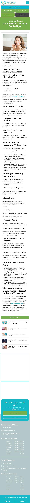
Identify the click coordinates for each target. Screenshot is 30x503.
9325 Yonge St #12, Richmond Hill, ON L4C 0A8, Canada (11, 434)
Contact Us (15, 417)
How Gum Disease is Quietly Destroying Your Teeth (17, 328)
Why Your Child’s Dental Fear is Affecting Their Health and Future (17, 322)
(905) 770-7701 (8, 11)
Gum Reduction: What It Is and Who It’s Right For (17, 334)
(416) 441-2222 (22, 11)
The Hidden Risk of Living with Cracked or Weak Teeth (17, 347)
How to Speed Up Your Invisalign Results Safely (17, 340)
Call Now (7, 501)
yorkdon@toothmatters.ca (10, 466)
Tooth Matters (11, 497)
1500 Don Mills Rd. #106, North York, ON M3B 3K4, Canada (15, 469)
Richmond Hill (8, 15)
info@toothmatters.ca (9, 430)
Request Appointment (15, 7)
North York (22, 15)
